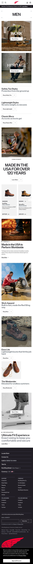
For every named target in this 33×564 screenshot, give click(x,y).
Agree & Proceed (16, 561)
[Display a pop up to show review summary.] (26, 202)
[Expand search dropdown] (6, 2)
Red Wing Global (6, 468)
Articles (3, 494)
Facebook (4, 502)
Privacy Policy (22, 555)
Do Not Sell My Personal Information (19, 531)
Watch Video (15, 412)
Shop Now (5, 311)
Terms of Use (20, 524)
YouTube (3, 507)
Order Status (4, 483)
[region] (16, 555)
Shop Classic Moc (7, 123)
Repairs (3, 490)
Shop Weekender (7, 388)
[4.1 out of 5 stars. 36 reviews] (22, 201)
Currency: (5, 471)
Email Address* (6, 517)
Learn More (25, 6)
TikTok (3, 505)
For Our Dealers (21, 483)
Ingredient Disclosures (13, 533)
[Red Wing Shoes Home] (16, 2)
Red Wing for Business (23, 490)
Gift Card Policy (24, 529)
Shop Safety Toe (7, 95)
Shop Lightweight (7, 109)
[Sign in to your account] (27, 2)
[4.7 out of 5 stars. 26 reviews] (5, 201)
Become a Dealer (22, 485)
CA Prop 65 (9, 531)
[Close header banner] (30, 6)
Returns (3, 487)
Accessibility (12, 529)
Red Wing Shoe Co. (22, 480)
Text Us (4, 464)
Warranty (3, 529)
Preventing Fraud (5, 492)
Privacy (14, 524)
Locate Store (5, 453)
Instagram (4, 500)
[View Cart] (30, 2)
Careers (20, 487)
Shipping (4, 485)
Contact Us (5, 457)
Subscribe (24, 521)
